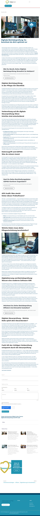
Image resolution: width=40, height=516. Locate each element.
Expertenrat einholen (9, 188)
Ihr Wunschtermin (4, 387)
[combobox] (7, 390)
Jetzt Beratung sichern (9, 78)
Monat (15, 388)
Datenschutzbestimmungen (15, 403)
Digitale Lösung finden (9, 313)
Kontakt (16, 470)
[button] (29, 2)
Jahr (27, 388)
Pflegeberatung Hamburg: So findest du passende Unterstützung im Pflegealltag (13, 432)
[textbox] (7, 390)
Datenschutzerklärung (5, 402)
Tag (2, 388)
